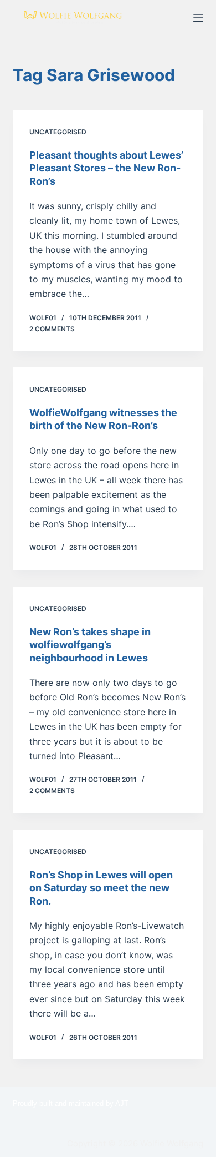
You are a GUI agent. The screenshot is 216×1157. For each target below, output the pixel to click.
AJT (121, 1103)
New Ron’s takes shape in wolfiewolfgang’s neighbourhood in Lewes (90, 645)
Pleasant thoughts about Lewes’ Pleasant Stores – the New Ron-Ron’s (106, 168)
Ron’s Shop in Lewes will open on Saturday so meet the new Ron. (101, 888)
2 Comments (52, 329)
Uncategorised (57, 132)
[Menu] (198, 18)
